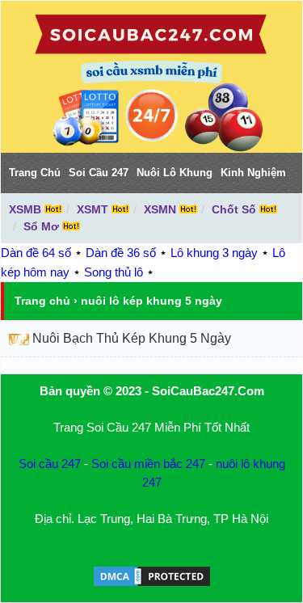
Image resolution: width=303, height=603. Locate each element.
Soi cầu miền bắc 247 (148, 463)
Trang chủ (42, 300)
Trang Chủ (35, 173)
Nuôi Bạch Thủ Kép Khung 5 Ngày (131, 338)
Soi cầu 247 (50, 463)
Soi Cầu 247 (98, 173)
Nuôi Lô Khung (175, 173)
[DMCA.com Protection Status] (152, 584)
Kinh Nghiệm (253, 173)
